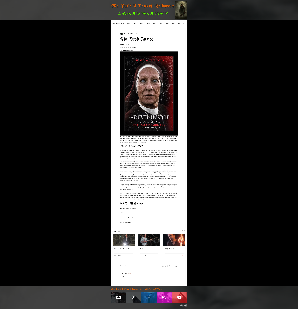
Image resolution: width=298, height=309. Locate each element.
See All (183, 231)
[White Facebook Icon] (149, 297)
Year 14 (135, 23)
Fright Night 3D (169, 249)
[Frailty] (149, 240)
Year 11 (155, 23)
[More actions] (177, 34)
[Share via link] (132, 217)
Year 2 (122, 212)
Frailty (142, 249)
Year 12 (148, 23)
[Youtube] (179, 297)
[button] (183, 23)
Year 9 (167, 23)
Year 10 (161, 23)
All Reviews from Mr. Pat (118, 23)
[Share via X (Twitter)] (125, 217)
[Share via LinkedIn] (128, 217)
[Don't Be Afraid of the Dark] (124, 240)
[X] (133, 297)
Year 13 (141, 23)
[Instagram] (164, 297)
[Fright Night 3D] (174, 240)
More (173, 23)
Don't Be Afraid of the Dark (122, 249)
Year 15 (128, 23)
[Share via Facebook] (121, 217)
